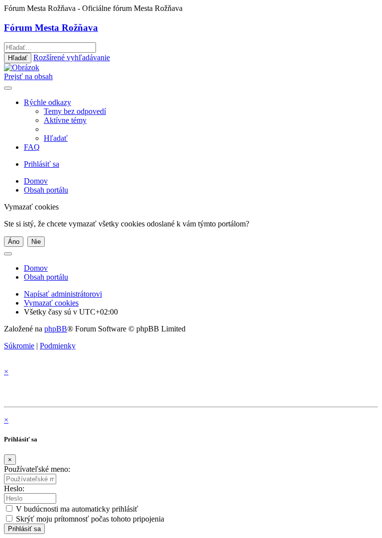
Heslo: (14, 488)
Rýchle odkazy (47, 102)
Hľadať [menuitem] (56, 138)
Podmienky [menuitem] (58, 345)
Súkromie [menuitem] (19, 345)
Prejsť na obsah (28, 76)
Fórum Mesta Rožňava (51, 27)
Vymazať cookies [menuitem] (51, 303)
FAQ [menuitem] (32, 147)
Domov (36, 268)
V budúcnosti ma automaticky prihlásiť (76, 509)
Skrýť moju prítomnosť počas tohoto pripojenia (89, 519)
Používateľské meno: (37, 469)
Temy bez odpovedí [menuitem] (75, 111)
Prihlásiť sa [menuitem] (41, 164)
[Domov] (21, 67)
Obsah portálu (46, 277)
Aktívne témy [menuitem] (65, 120)
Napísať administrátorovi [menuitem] (63, 294)
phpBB (55, 328)
